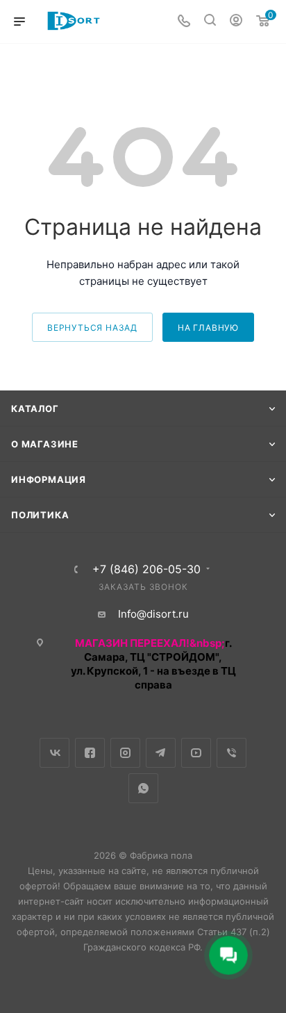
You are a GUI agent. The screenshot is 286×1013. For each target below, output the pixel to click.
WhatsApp (143, 788)
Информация (48, 479)
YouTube (196, 753)
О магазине (44, 444)
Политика (40, 514)
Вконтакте (54, 753)
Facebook (90, 753)
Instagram (125, 753)
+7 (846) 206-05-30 (146, 569)
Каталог (35, 408)
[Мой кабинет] (236, 21)
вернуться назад (92, 327)
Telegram (161, 753)
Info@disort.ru (153, 613)
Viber (231, 753)
